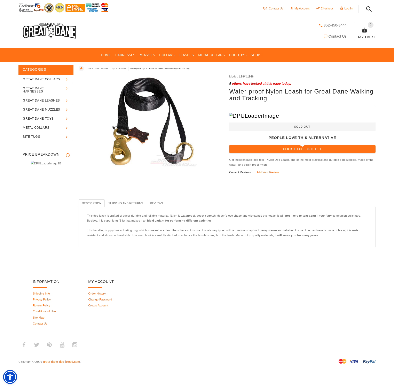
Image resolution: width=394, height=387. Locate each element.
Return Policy (41, 305)
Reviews (156, 203)
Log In (348, 8)
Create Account (98, 305)
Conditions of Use (44, 311)
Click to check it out (302, 149)
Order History (97, 293)
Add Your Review (268, 172)
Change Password (100, 299)
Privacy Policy (42, 299)
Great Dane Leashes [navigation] (98, 68)
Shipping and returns (125, 203)
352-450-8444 (335, 25)
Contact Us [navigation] (276, 8)
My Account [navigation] (301, 8)
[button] (368, 9)
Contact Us (337, 36)
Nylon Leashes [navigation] (119, 68)
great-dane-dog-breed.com (61, 361)
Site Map (38, 317)
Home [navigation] (81, 68)
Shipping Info (41, 293)
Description (91, 203)
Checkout (327, 8)
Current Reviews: (240, 172)
